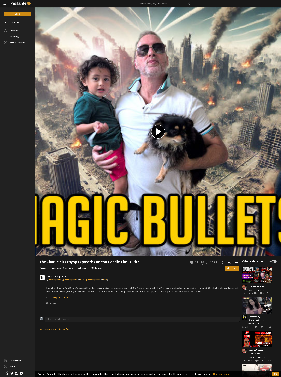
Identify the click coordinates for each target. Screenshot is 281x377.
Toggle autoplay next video (274, 261)
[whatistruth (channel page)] (244, 287)
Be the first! (64, 329)
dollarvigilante (55, 279)
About (13, 366)
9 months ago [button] (247, 327)
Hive (105, 279)
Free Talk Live (253, 324)
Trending (14, 36)
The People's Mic (256, 286)
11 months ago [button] (55, 268)
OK (275, 374)
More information (222, 374)
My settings (15, 360)
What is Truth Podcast (257, 290)
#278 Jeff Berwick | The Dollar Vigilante (257, 352)
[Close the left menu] (4, 3)
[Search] (189, 3)
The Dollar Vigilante (56, 276)
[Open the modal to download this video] (229, 262)
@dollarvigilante (70, 279)
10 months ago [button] (247, 360)
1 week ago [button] (247, 293)
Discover (14, 30)
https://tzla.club (61, 297)
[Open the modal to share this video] (221, 262)
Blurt (82, 279)
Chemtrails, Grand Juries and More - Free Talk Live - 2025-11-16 (256, 318)
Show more (51, 303)
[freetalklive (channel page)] (244, 317)
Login (17, 14)
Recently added (17, 42)
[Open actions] (236, 262)
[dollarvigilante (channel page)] (42, 277)
